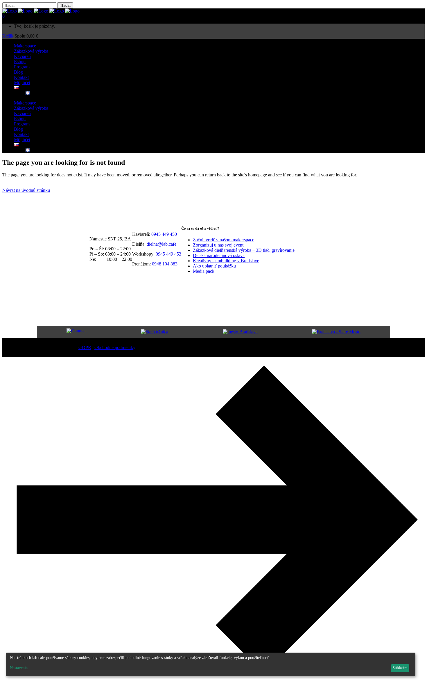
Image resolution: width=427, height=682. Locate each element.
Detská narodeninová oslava (219, 255)
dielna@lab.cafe (161, 244)
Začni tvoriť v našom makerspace (223, 239)
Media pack (203, 271)
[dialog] (210, 664)
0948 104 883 (164, 263)
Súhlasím (400, 668)
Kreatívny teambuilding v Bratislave (226, 260)
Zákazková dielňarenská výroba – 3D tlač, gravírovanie (244, 250)
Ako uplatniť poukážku (214, 265)
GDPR (84, 347)
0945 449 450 (164, 234)
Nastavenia (19, 668)
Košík (8, 35)
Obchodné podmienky (114, 347)
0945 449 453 (168, 253)
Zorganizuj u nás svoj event (218, 244)
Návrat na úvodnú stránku (26, 190)
